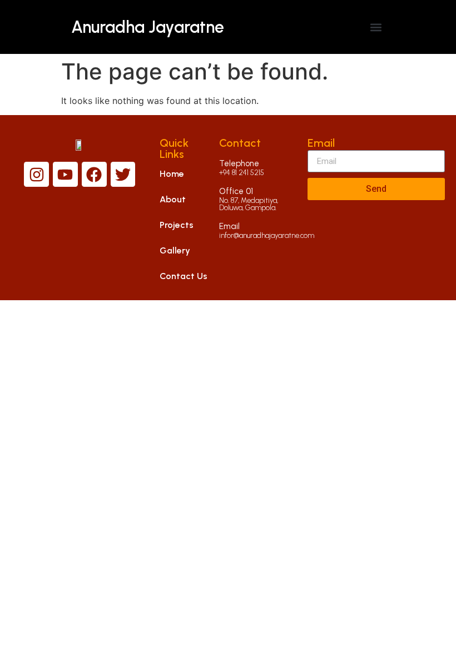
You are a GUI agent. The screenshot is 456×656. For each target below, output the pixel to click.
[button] (375, 27)
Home (172, 173)
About (173, 199)
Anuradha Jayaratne (147, 27)
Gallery (175, 250)
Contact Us (183, 276)
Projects (177, 225)
